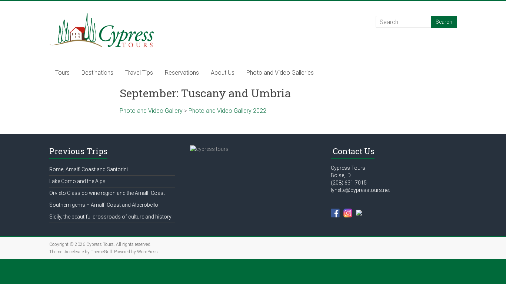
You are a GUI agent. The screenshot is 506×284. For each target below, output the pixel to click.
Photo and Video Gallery (151, 110)
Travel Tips (139, 72)
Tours (62, 72)
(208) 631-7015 (349, 183)
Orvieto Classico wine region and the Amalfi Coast (107, 193)
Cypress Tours (348, 168)
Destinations (97, 72)
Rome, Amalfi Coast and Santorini (88, 169)
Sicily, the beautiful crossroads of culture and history (110, 217)
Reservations (182, 72)
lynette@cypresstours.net (360, 190)
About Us (222, 72)
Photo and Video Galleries (280, 72)
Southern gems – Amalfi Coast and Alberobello (103, 205)
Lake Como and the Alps (77, 181)
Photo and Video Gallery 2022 (227, 110)
